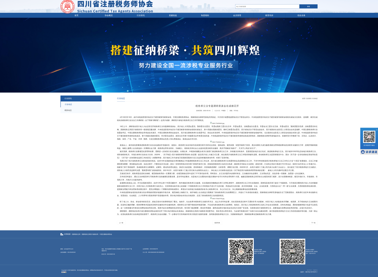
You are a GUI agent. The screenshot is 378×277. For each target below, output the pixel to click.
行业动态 (68, 104)
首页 (76, 15)
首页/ (303, 98)
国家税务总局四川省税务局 (90, 234)
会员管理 (237, 15)
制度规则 (205, 15)
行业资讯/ (309, 98)
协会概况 (109, 15)
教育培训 (269, 15)
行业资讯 (141, 15)
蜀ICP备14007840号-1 (311, 272)
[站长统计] (63, 272)
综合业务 (301, 15)
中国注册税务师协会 (106, 234)
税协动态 (68, 110)
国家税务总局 (76, 234)
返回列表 (217, 223)
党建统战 (173, 15)
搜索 (308, 6)
